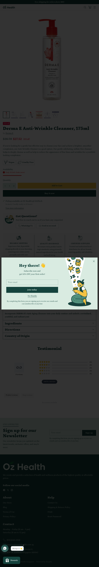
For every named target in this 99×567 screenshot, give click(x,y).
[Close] (94, 261)
